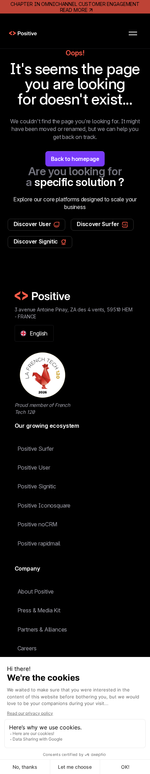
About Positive (35, 591)
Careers (27, 648)
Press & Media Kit (38, 610)
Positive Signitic (36, 486)
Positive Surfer (35, 448)
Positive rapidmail (38, 543)
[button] (133, 33)
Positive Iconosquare (44, 505)
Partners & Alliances (42, 629)
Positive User (33, 467)
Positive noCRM (37, 524)
